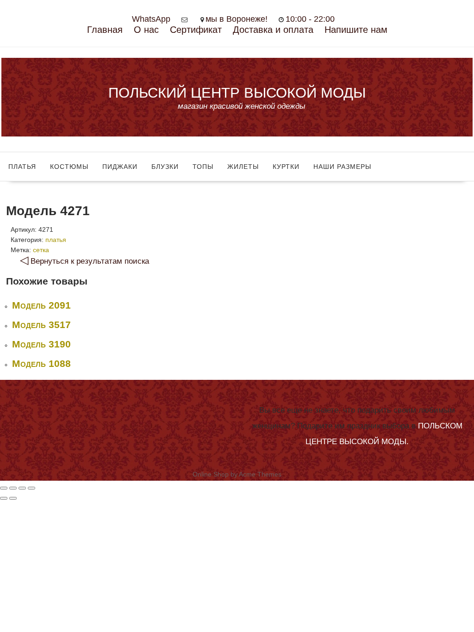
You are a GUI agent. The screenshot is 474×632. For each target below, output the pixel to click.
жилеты (243, 166)
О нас (146, 30)
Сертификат (196, 30)
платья (22, 166)
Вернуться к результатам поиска (84, 261)
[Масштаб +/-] (31, 488)
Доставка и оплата (273, 30)
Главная (105, 30)
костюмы (69, 166)
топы (203, 166)
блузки (165, 166)
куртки (286, 166)
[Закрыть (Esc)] (3, 488)
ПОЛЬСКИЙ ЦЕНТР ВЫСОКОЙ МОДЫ (237, 93)
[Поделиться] (13, 488)
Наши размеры (342, 166)
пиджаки (119, 166)
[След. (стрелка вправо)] (13, 498)
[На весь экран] (22, 488)
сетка (41, 250)
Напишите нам (355, 30)
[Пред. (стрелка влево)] (3, 498)
